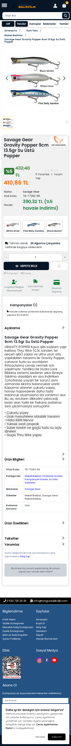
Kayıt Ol (40, 623)
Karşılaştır (12, 273)
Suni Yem (32, 30)
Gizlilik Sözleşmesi (13, 623)
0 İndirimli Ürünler (52, 476)
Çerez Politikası (12, 639)
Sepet (39, 635)
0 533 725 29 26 (16, 601)
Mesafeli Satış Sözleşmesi (18, 627)
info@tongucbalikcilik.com (51, 601)
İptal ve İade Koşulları (15, 635)
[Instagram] (40, 660)
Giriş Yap (25, 556)
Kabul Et (57, 736)
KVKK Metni (9, 619)
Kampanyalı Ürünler (36, 479)
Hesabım (41, 631)
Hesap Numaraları (47, 639)
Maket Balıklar (13, 35)
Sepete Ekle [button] (28, 266)
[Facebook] (47, 660)
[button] (4, 5)
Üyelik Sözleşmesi (13, 631)
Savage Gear (31, 192)
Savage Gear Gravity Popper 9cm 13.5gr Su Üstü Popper (34, 40)
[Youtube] (54, 660)
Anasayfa (10, 30)
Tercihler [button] (40, 736)
